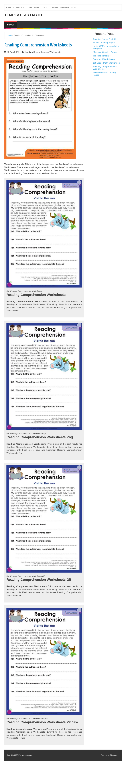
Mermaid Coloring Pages (105, 52)
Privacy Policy (19, 7)
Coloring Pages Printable (105, 39)
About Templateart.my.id (64, 7)
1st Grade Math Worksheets (106, 63)
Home (8, 7)
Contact (46, 7)
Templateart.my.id (23, 15)
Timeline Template (102, 55)
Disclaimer (34, 7)
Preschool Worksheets (104, 59)
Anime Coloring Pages (104, 42)
